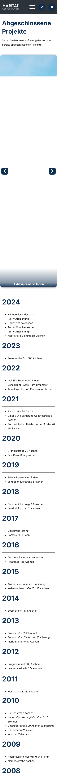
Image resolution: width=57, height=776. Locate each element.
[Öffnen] (32, 7)
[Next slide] (52, 171)
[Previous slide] (4, 171)
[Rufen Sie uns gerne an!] (40, 7)
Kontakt (41, 54)
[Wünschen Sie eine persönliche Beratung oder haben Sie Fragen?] (50, 7)
